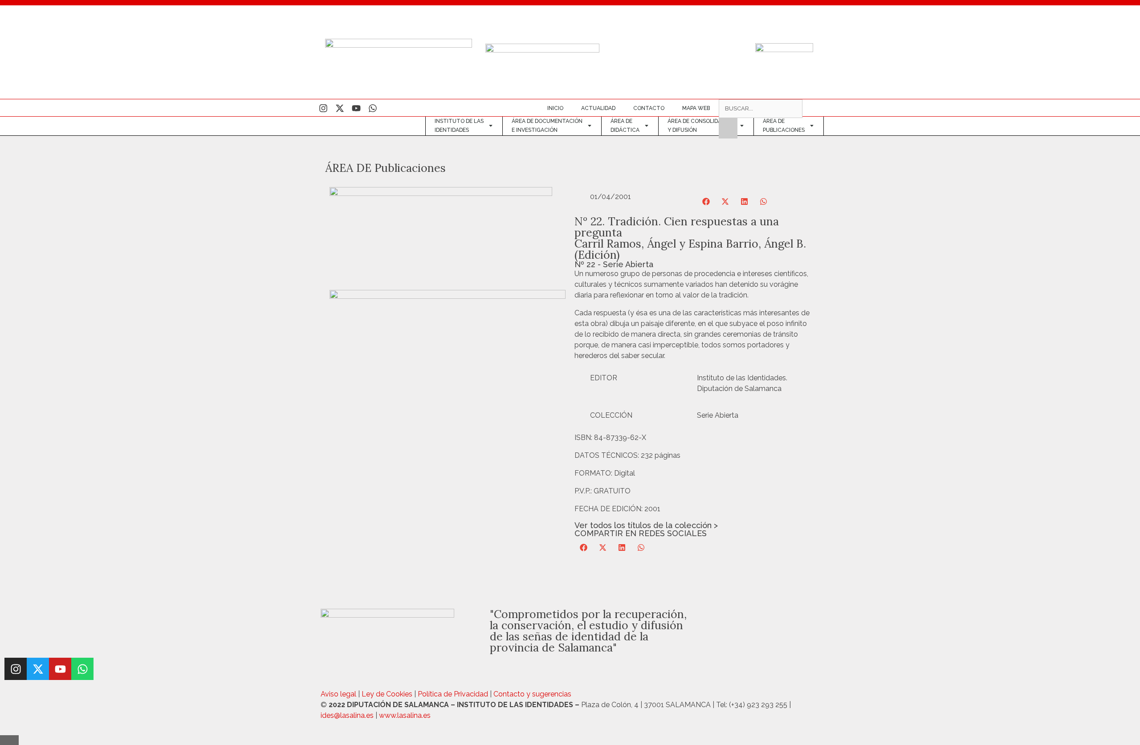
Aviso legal (338, 694)
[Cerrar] (9, 740)
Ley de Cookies (387, 694)
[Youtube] (356, 108)
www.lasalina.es (405, 715)
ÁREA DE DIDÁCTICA (625, 125)
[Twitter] (340, 108)
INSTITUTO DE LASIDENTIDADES (459, 125)
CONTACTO (648, 108)
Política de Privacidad (453, 694)
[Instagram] (323, 108)
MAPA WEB (696, 108)
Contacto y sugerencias (532, 694)
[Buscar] (728, 128)
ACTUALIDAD (598, 108)
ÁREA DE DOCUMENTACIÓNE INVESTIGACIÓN (547, 125)
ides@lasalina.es (347, 715)
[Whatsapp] (373, 108)
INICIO (555, 108)
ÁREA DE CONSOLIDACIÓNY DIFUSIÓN (701, 125)
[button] (706, 201)
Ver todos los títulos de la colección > (646, 525)
